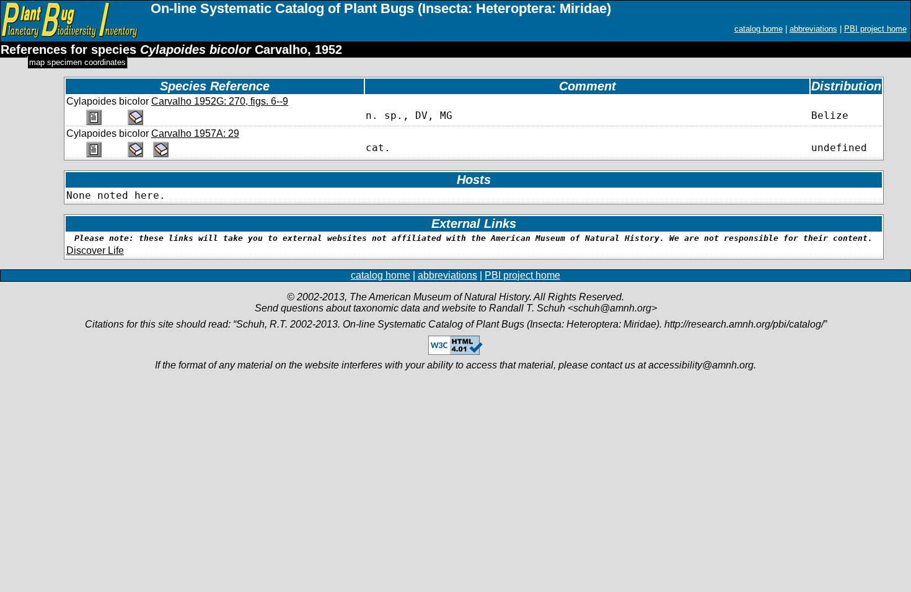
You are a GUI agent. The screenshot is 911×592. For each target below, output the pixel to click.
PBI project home (875, 28)
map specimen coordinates (77, 62)
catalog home (758, 28)
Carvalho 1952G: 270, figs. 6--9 (219, 101)
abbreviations (813, 28)
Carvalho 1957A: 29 (195, 133)
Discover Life (95, 250)
